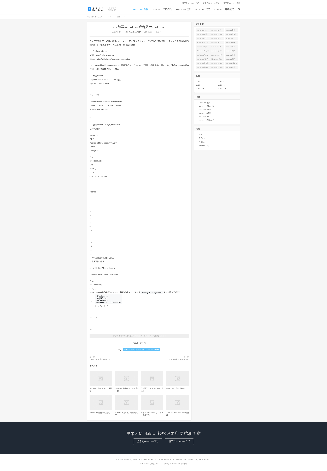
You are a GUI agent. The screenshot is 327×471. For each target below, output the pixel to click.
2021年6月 (222, 81)
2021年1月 (222, 88)
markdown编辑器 (153, 350)
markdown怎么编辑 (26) (217, 68)
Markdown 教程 (140, 9)
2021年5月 (200, 85)
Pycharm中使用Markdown (179, 359)
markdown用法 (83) (216, 39)
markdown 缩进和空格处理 (100, 359)
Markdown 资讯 (205, 116)
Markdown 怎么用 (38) (216, 59)
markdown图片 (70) (230, 43)
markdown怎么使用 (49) (202, 55)
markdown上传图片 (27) (202, 68)
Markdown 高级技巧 (224, 9)
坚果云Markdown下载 (231, 3)
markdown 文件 (129, 350)
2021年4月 (222, 85)
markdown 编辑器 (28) (231, 63)
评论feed (202, 142)
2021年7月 (200, 81)
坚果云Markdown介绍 (190, 3)
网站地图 (183, 464)
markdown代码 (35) (230, 59)
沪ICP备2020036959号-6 (172, 464)
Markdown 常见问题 (162, 9)
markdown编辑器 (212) (202, 35)
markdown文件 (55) (230, 47)
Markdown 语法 (183, 9)
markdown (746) (202, 30)
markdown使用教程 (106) (231, 35)
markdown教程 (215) (230, 30)
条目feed (202, 138)
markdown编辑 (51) (230, 51)
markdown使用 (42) (230, 55)
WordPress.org (204, 146)
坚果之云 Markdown (96, 9)
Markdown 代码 (202, 9)
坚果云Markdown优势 (211, 3)
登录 (200, 135)
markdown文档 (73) (216, 43)
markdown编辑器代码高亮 (100, 413)
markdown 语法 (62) (202, 47)
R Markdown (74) (202, 42)
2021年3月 (200, 88)
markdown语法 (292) (216, 30)
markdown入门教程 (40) (202, 59)
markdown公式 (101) (202, 39)
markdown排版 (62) (216, 47)
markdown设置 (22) (230, 68)
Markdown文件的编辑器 (175, 388)
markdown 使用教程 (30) (203, 63)
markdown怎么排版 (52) (217, 51)
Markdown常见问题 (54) (203, 51)
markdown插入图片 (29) (217, 63)
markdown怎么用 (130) (217, 35)
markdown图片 (141, 350)
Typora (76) (229, 38)
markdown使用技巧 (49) (217, 55)
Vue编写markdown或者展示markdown (139, 27)
